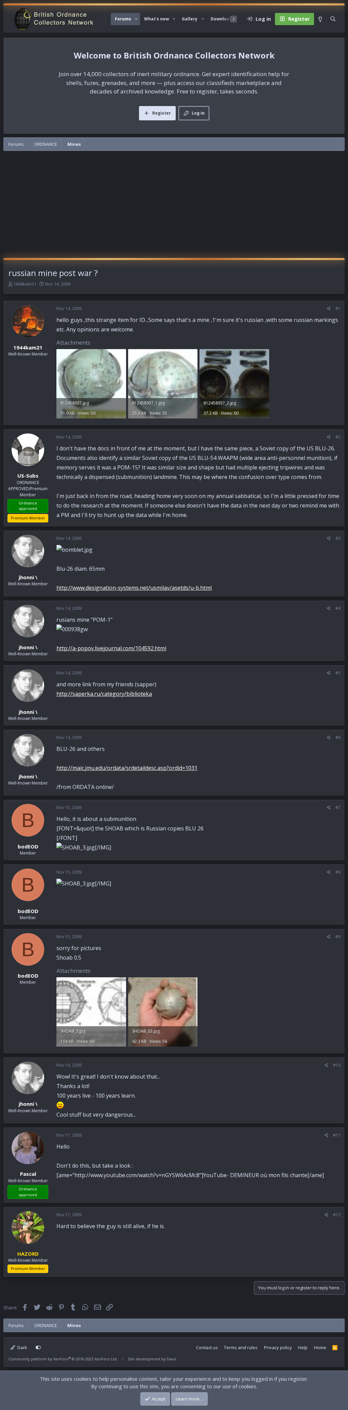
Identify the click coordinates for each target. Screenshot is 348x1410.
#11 (337, 1135)
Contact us (207, 1347)
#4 (338, 608)
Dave (171, 1358)
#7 (338, 807)
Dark (21, 1347)
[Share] (329, 309)
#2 (338, 437)
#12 (337, 1215)
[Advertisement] (174, 207)
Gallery (189, 19)
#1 (338, 308)
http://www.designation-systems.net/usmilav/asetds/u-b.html (134, 587)
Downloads (222, 19)
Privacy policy (278, 1347)
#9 (338, 937)
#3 (338, 538)
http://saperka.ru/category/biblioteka (104, 694)
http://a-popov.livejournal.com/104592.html (111, 648)
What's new (156, 19)
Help (303, 1347)
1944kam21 (24, 284)
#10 (337, 1065)
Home (320, 1347)
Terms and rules (241, 1347)
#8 (338, 872)
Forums (123, 19)
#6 (338, 737)
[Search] (333, 19)
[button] (136, 19)
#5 (338, 673)
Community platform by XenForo (63, 1358)
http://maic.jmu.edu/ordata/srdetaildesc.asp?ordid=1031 (126, 768)
